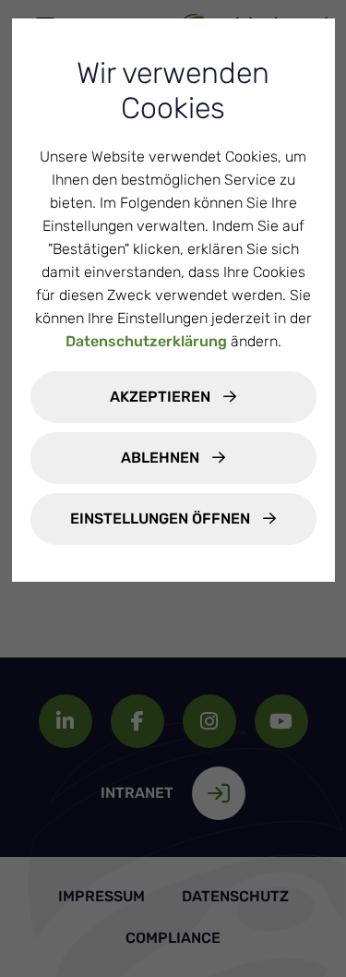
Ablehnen (162, 457)
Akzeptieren (162, 396)
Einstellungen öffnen (162, 518)
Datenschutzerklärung (146, 341)
